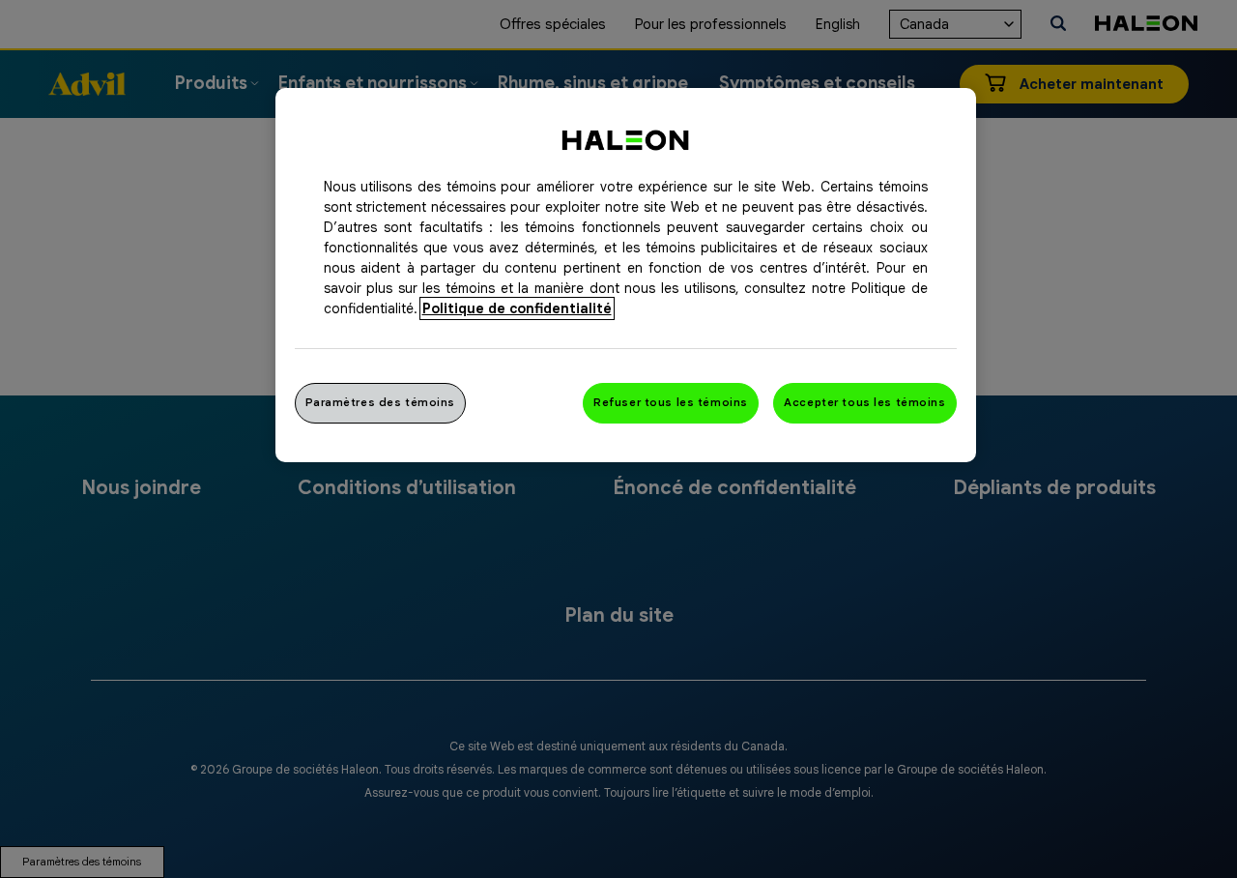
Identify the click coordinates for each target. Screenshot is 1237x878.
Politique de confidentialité (517, 308)
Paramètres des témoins (380, 402)
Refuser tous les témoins (670, 402)
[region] (625, 275)
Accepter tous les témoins (864, 402)
